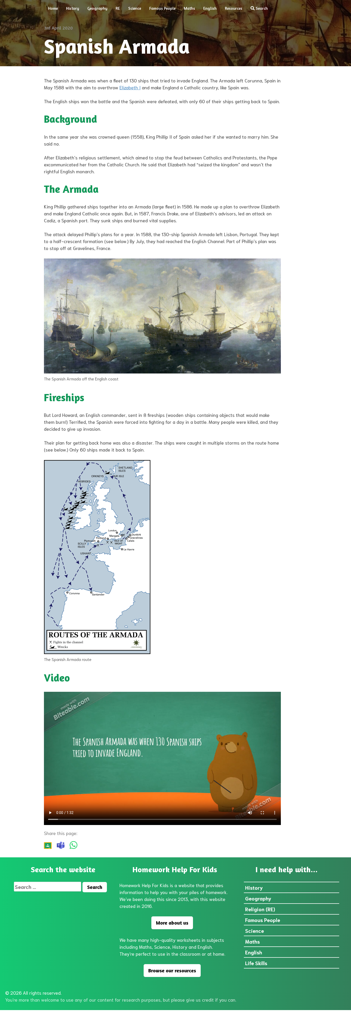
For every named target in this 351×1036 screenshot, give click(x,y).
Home (53, 8)
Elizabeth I (130, 87)
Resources (233, 8)
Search (261, 8)
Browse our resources (172, 970)
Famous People (162, 8)
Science (134, 8)
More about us (172, 922)
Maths (189, 8)
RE (118, 8)
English (210, 8)
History (72, 8)
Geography (97, 8)
